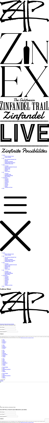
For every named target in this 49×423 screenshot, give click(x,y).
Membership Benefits (9, 175)
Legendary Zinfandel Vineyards (11, 166)
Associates (7, 181)
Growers (6, 185)
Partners (6, 182)
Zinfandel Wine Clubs (9, 163)
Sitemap (3, 371)
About (3, 351)
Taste (3, 339)
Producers (7, 180)
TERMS (1, 380)
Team (3, 352)
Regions (6, 160)
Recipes (6, 170)
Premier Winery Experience (10, 162)
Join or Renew (7, 176)
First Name (2, 327)
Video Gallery (7, 171)
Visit (3, 158)
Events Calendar (8, 157)
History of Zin (7, 167)
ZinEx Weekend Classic (9, 156)
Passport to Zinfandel (9, 161)
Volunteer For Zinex (8, 187)
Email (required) (3, 331)
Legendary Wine (8, 174)
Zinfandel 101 (7, 169)
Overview (7, 165)
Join (3, 172)
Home (3, 370)
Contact (3, 356)
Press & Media (5, 367)
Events (3, 155)
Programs (4, 353)
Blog (3, 188)
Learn (3, 164)
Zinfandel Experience (6, 369)
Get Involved (4, 177)
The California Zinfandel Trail (10, 159)
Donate (6, 186)
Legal (3, 368)
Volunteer (6, 179)
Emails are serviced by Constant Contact (27, 337)
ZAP (3, 350)
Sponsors (6, 184)
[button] (24, 220)
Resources (4, 341)
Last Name (2, 329)
